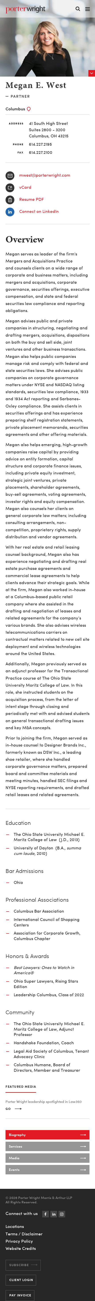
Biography (17, 1134)
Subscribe (19, 1265)
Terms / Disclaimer (24, 1233)
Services (15, 1146)
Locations (15, 1226)
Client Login (21, 1280)
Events (14, 1169)
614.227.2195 (40, 144)
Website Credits (21, 1248)
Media (14, 1158)
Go (8, 1109)
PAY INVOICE (20, 1295)
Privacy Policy (19, 1241)
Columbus (15, 108)
